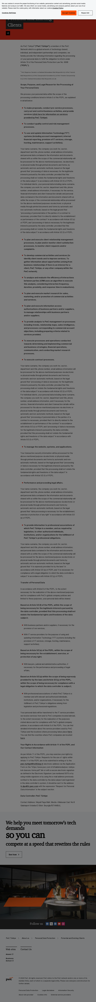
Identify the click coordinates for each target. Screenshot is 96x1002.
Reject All (85, 13)
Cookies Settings (9, 13)
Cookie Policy (57, 8)
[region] (48, 9)
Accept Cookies (68, 13)
